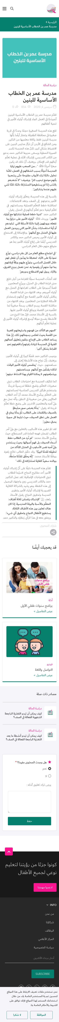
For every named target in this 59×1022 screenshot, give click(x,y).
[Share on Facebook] (53, 532)
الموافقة (41, 1014)
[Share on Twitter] (53, 532)
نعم (45, 768)
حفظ (29, 821)
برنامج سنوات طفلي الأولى (37, 605)
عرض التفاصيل (44, 611)
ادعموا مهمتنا (45, 887)
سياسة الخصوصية (44, 947)
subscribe (43, 974)
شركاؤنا (50, 922)
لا (46, 776)
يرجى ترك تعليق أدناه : (39, 785)
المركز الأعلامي (46, 939)
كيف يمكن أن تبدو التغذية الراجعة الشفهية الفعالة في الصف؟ (23, 715)
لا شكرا (17, 1014)
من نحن (49, 914)
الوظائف (49, 930)
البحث (12, 8)
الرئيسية (52, 22)
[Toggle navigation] (4, 9)
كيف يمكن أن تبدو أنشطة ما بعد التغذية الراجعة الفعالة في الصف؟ (24, 737)
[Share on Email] (53, 532)
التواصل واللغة (44, 669)
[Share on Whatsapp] (53, 532)
